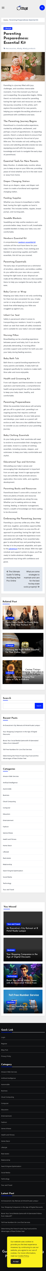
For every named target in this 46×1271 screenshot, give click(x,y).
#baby (19, 48)
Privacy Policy (6, 1056)
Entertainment (8, 820)
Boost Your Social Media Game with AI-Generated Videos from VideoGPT (21, 983)
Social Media (7, 877)
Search (7, 698)
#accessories (11, 48)
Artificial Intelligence (10, 783)
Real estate (7, 858)
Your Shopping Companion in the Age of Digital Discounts (22, 1207)
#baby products (29, 48)
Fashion (6, 827)
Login (3, 1037)
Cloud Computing (9, 801)
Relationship (7, 864)
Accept (16, 1261)
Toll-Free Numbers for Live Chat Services (17, 749)
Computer (6, 808)
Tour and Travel (8, 890)
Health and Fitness (9, 839)
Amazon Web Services (11, 776)
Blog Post (4, 1050)
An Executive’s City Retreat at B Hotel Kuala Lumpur (21, 725)
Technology (7, 883)
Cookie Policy (23, 1256)
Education (6, 814)
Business (6, 795)
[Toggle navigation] (3, 7)
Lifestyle (7, 28)
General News (8, 833)
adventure (12, 549)
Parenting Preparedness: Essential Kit (16, 38)
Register (4, 1044)
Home (5, 20)
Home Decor (7, 845)
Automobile (7, 789)
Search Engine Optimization (13, 871)
